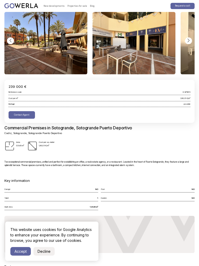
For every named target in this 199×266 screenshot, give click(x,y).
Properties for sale (77, 6)
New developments (54, 6)
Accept (21, 251)
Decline (44, 251)
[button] (10, 40)
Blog (92, 6)
